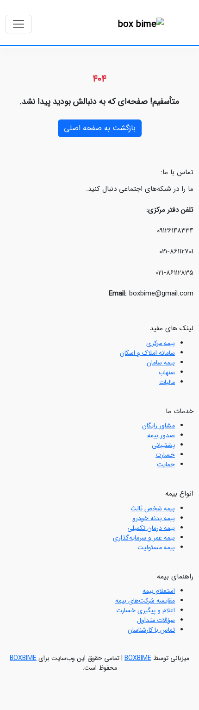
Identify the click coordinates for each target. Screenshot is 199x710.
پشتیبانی (163, 445)
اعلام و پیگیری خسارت (145, 610)
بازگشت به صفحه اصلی (100, 128)
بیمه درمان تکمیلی (151, 528)
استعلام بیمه (159, 591)
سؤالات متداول (156, 620)
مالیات (167, 382)
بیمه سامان (161, 363)
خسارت (165, 455)
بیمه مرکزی (160, 343)
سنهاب (167, 372)
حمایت (166, 464)
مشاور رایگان (158, 426)
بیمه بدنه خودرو (153, 518)
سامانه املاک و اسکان (147, 353)
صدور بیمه (161, 435)
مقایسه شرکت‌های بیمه (145, 601)
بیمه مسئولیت (156, 547)
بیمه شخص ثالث (153, 508)
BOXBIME (137, 658)
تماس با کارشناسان (151, 630)
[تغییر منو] (18, 24)
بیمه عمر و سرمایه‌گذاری (144, 538)
